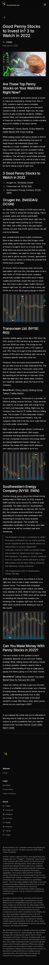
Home (5, 773)
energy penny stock (19, 496)
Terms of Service (9, 794)
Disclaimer (6, 785)
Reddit (7, 822)
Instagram (9, 814)
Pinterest (8, 827)
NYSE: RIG (26, 186)
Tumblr (8, 835)
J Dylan (9, 42)
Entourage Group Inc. (11, 850)
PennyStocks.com (11, 847)
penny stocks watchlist (17, 448)
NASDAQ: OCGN (25, 183)
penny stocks (30, 163)
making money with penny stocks (22, 137)
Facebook (9, 810)
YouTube (8, 818)
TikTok (8, 831)
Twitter (8, 806)
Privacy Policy (8, 789)
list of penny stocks (27, 290)
